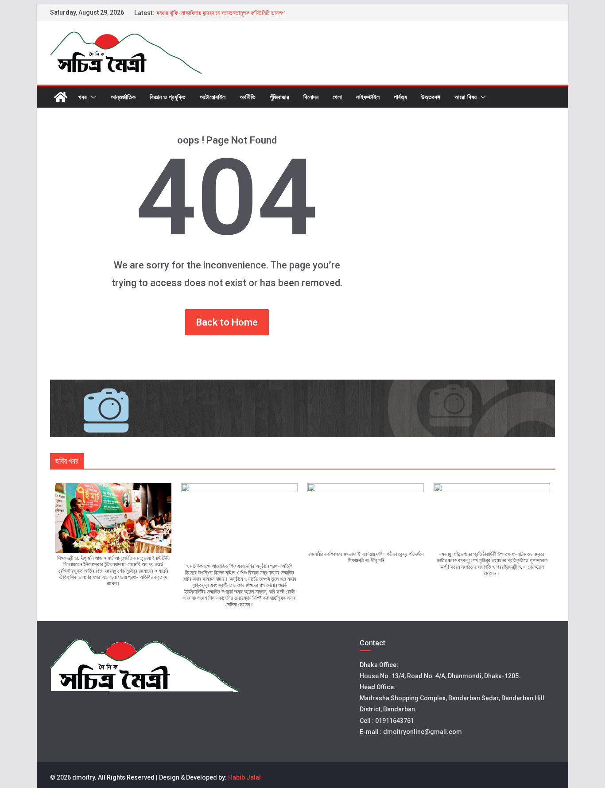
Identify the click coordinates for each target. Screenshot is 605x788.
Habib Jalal (244, 777)
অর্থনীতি (248, 97)
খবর (82, 97)
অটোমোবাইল (212, 97)
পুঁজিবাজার (279, 97)
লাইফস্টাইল (368, 97)
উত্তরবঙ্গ (430, 97)
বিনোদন (310, 97)
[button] (92, 97)
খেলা (337, 97)
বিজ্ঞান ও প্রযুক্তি (168, 97)
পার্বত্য (400, 97)
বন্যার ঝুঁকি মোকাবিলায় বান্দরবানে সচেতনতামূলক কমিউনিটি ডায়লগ (220, 12)
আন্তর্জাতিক (123, 97)
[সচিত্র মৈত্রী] (60, 97)
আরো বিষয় (465, 97)
